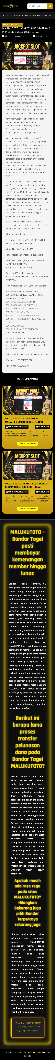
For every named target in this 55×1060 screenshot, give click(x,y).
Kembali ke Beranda (13, 24)
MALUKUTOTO (34, 1052)
